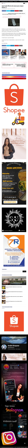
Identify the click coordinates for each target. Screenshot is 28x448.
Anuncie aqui (15, 1)
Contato (25, 447)
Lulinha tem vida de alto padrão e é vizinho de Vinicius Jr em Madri (12, 16)
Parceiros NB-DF (11, 1)
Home (15, 447)
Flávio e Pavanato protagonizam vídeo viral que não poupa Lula (11, 17)
